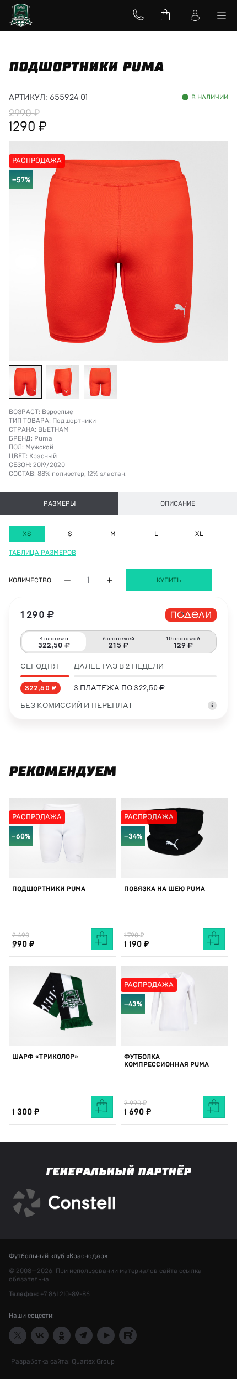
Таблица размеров (42, 552)
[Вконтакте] (40, 1335)
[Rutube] (128, 1335)
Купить (169, 580)
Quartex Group (92, 1361)
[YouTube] (106, 1335)
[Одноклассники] (62, 1335)
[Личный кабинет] (195, 15)
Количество (30, 580)
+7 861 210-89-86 (65, 1294)
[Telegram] (84, 1335)
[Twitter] (17, 1335)
